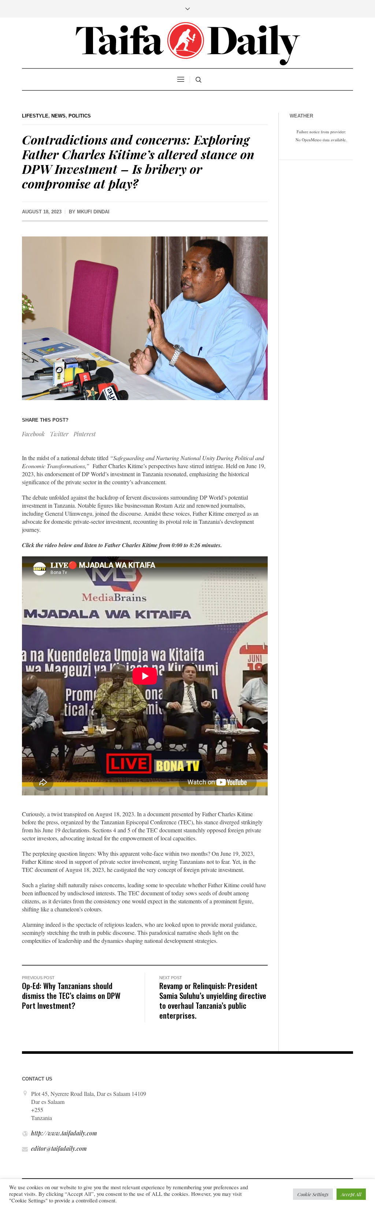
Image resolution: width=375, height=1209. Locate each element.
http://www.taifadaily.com (64, 1133)
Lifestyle (35, 116)
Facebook (33, 434)
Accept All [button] (351, 1194)
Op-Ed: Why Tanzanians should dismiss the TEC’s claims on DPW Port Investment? (71, 995)
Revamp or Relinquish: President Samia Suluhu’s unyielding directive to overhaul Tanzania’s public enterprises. (212, 1000)
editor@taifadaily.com (59, 1148)
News (58, 116)
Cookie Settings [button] (312, 1194)
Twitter (59, 434)
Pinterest (85, 434)
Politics (79, 116)
